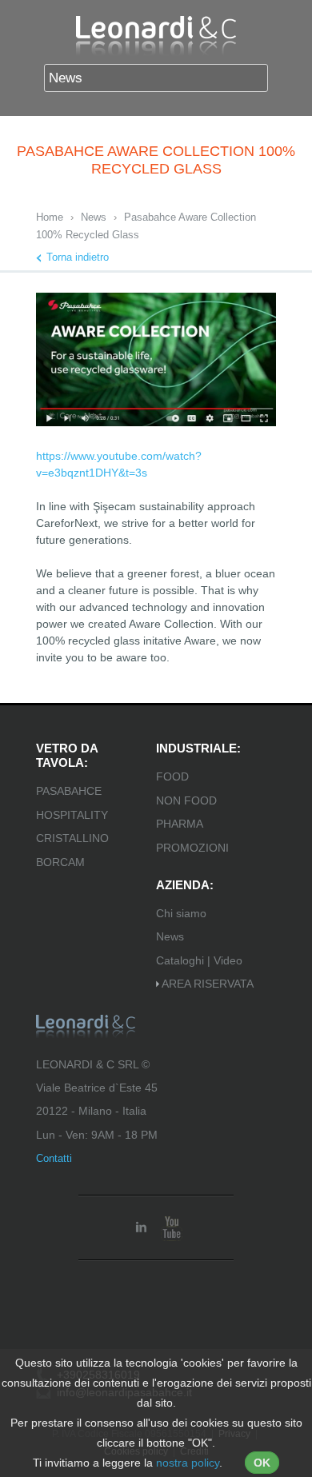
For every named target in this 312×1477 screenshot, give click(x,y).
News (93, 217)
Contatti (54, 1158)
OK (262, 1462)
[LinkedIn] (140, 1227)
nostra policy (187, 1462)
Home (49, 217)
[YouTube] (171, 1227)
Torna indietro (77, 257)
